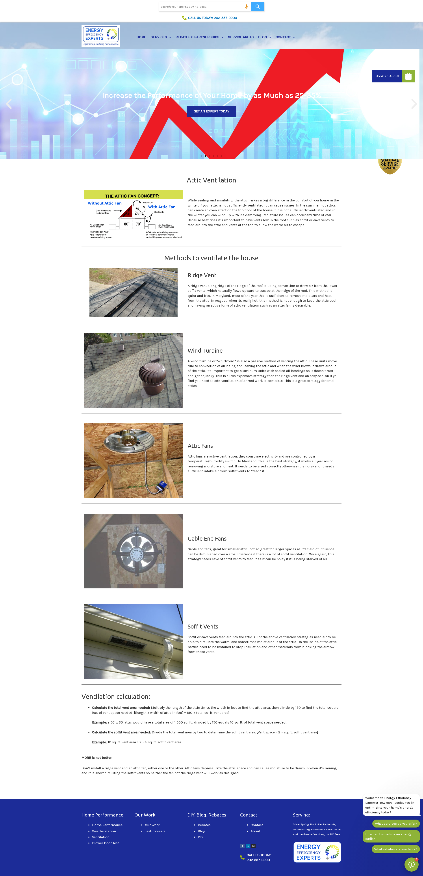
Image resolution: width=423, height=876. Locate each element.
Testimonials (155, 831)
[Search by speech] (246, 6)
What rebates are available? (395, 849)
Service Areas (241, 37)
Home (141, 37)
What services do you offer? (396, 824)
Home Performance (107, 825)
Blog (262, 37)
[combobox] (205, 6)
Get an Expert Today (211, 111)
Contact (283, 37)
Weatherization (104, 831)
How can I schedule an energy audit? (388, 836)
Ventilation (100, 837)
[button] (8, 104)
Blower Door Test (105, 843)
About (255, 831)
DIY (200, 837)
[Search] (257, 6)
